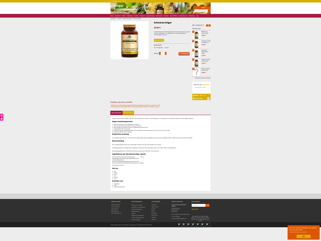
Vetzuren (142, 16)
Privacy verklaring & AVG (137, 217)
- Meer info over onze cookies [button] (298, 232)
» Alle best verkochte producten (203, 78)
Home (112, 16)
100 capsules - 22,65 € (162, 47)
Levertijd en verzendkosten (138, 207)
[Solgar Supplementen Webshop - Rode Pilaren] (124, 13)
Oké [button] (304, 236)
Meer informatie (159, 40)
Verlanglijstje (114, 1)
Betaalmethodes (135, 211)
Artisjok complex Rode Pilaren (205, 70)
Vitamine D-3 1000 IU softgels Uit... (205, 42)
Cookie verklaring (135, 219)
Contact (119, 1)
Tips (197, 16)
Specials (166, 16)
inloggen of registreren (204, 1)
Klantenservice (183, 16)
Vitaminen (118, 16)
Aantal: (156, 53)
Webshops (192, 16)
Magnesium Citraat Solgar (204, 33)
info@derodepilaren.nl (181, 218)
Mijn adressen (115, 209)
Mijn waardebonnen (116, 213)
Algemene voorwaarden (137, 215)
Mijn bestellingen (115, 204)
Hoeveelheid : (158, 45)
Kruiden (136, 16)
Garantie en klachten (136, 209)
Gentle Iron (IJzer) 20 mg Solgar (205, 61)
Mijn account (116, 201)
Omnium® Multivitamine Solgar (204, 52)
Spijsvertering (150, 16)
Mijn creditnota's (115, 207)
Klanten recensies (128, 112)
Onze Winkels (174, 16)
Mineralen (130, 16)
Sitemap (124, 1)
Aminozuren (159, 16)
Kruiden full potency (127, 18)
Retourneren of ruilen (136, 205)
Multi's (124, 16)
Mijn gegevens (115, 211)
